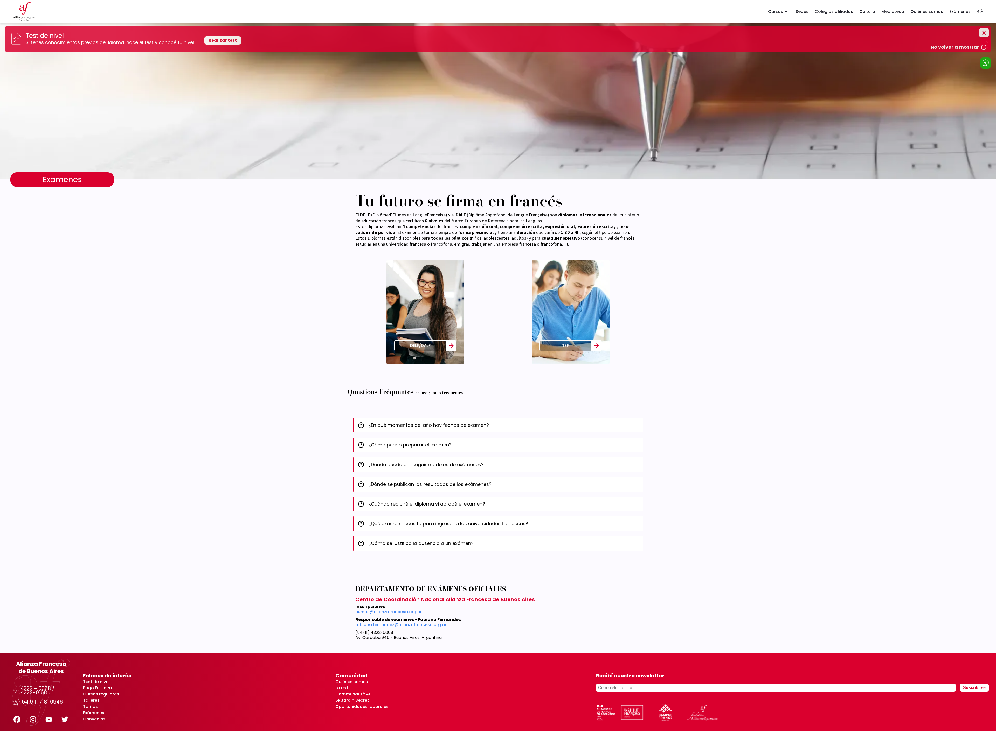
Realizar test (223, 40)
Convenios (94, 719)
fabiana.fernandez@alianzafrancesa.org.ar (400, 624)
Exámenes (960, 12)
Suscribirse (974, 687)
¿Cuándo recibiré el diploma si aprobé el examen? (426, 504)
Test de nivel (96, 682)
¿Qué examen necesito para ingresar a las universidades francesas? (448, 523)
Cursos (775, 12)
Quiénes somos (926, 12)
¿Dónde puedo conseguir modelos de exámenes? (426, 464)
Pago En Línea (97, 688)
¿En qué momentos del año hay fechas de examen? (428, 425)
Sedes (802, 12)
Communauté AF (353, 694)
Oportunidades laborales (362, 707)
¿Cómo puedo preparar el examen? (410, 445)
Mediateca (892, 12)
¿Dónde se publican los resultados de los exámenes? (430, 484)
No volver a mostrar (955, 47)
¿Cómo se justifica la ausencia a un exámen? (421, 543)
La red (341, 688)
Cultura (867, 12)
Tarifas (90, 707)
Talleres (91, 700)
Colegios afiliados (834, 12)
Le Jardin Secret (352, 700)
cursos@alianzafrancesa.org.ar (388, 611)
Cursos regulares (101, 694)
